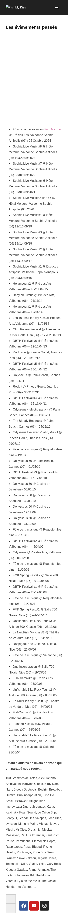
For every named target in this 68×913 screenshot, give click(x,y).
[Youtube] (34, 906)
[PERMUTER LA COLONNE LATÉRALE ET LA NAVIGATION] (58, 7)
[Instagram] (44, 906)
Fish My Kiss (53, 129)
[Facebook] (23, 906)
